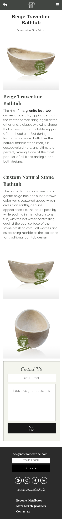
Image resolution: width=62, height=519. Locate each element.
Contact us (23, 511)
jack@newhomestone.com (29, 454)
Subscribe (31, 468)
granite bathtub (38, 111)
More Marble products (31, 506)
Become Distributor (29, 500)
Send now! (31, 428)
